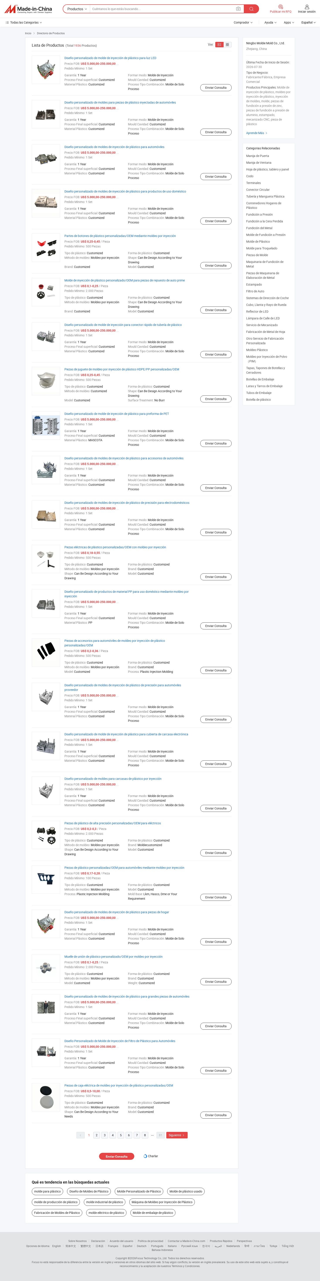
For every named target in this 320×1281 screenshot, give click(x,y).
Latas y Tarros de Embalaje (264, 386)
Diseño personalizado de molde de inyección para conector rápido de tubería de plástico (123, 325)
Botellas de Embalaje (260, 379)
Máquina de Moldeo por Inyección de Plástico (162, 1202)
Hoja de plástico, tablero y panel (267, 169)
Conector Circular (258, 189)
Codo (249, 176)
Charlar (153, 1156)
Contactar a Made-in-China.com (186, 1241)
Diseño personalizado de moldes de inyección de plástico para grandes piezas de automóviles (126, 996)
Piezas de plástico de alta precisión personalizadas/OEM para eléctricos (112, 823)
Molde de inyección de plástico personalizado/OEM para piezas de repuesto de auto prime (124, 280)
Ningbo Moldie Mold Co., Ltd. (265, 43)
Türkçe (273, 1246)
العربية (218, 1246)
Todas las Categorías (24, 22)
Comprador (241, 22)
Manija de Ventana (258, 162)
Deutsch (142, 1246)
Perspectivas (244, 1241)
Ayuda (268, 22)
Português (157, 1246)
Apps (287, 22)
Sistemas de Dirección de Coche (267, 298)
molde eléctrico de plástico (106, 1213)
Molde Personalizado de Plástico (139, 1191)
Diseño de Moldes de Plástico (88, 1191)
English (56, 1246)
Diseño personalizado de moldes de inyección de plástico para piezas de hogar (116, 912)
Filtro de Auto (255, 291)
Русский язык (189, 1246)
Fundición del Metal (259, 228)
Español (127, 1246)
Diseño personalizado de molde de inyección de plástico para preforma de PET (116, 414)
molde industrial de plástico (104, 1202)
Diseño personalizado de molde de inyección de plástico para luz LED (110, 58)
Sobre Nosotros (77, 1241)
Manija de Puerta (257, 156)
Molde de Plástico (258, 241)
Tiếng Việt (288, 1246)
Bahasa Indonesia (162, 1250)
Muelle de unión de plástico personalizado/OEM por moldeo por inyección (113, 956)
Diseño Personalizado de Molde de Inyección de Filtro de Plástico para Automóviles (119, 1041)
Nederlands (233, 1246)
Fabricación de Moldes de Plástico (57, 1213)
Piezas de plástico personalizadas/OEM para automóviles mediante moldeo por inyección (124, 867)
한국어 (206, 1246)
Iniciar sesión (307, 11)
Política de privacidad (150, 1241)
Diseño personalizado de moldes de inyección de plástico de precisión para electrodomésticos (126, 503)
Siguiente (177, 1135)
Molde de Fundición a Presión (266, 235)
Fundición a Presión (259, 214)
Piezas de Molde (257, 255)
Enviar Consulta (216, 87)
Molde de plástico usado (186, 1191)
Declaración (98, 1241)
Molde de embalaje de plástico (153, 1213)
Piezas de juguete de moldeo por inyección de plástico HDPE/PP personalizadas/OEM (121, 369)
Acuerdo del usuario (121, 1241)
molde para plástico (47, 1191)
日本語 (99, 1246)
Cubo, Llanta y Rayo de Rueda (266, 305)
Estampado (254, 284)
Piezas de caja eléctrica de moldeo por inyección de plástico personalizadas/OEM (118, 1085)
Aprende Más (257, 133)
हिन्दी (246, 1246)
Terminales (253, 183)
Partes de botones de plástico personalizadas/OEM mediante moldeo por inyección (120, 236)
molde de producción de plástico (55, 1202)
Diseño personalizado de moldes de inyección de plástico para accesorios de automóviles (124, 458)
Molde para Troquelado (261, 248)
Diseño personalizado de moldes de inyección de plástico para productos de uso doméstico (125, 191)
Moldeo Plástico (257, 350)
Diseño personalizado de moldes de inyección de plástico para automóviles (114, 147)
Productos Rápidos (221, 1241)
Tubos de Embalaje (258, 393)
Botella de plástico (258, 399)
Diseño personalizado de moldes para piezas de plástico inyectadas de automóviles (120, 102)
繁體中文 (86, 1246)
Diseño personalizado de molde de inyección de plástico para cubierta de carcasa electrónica (126, 734)
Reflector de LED (257, 311)
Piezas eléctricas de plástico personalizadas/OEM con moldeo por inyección (115, 547)
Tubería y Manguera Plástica (265, 196)
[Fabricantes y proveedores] (28, 9)
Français (113, 1246)
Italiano (172, 1246)
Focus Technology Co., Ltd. (151, 1258)
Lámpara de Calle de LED (263, 318)
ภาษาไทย (259, 1246)
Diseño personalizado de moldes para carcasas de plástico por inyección (113, 779)
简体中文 (71, 1246)
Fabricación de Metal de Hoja (265, 332)
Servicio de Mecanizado (262, 325)
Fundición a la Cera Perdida (264, 221)
